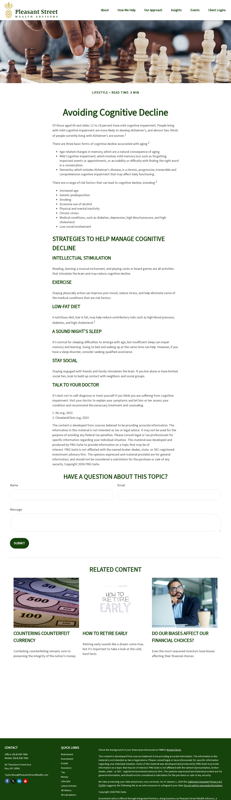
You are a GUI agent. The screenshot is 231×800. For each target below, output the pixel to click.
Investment (67, 759)
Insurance (66, 768)
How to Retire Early (105, 633)
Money (64, 777)
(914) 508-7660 (20, 754)
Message (16, 509)
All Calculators (68, 795)
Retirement (67, 754)
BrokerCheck (174, 750)
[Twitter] (13, 781)
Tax (63, 772)
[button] (104, 10)
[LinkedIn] (19, 781)
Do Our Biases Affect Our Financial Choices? (180, 637)
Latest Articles (69, 786)
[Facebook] (7, 781)
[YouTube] (25, 781)
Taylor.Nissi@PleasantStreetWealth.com (26, 775)
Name (14, 485)
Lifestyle (65, 781)
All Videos (66, 790)
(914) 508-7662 (20, 758)
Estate (64, 763)
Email (121, 485)
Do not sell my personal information (203, 785)
